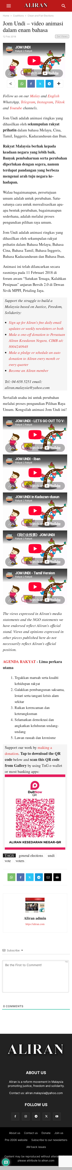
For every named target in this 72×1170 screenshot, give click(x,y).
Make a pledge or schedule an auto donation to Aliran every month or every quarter (34, 358)
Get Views (62, 36)
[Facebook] (31, 84)
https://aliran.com (35, 924)
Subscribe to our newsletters (49, 1140)
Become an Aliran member (28, 370)
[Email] (48, 877)
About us (14, 1133)
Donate (45, 1133)
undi (51, 855)
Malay (35, 95)
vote (8, 861)
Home (6, 15)
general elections (31, 855)
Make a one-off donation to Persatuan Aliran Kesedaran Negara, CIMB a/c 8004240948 (37, 340)
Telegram (28, 101)
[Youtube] (57, 1116)
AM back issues (36, 1146)
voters (20, 861)
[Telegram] (49, 84)
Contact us (31, 1133)
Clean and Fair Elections (41, 15)
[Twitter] (40, 84)
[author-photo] (35, 911)
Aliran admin (35, 918)
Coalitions (18, 15)
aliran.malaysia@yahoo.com (44, 1093)
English (53, 95)
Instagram (45, 101)
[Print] (57, 877)
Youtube (16, 107)
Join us (58, 1133)
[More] (59, 84)
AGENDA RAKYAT (19, 661)
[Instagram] (26, 1116)
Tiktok (60, 101)
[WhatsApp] (22, 84)
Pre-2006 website (16, 1140)
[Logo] (36, 1061)
